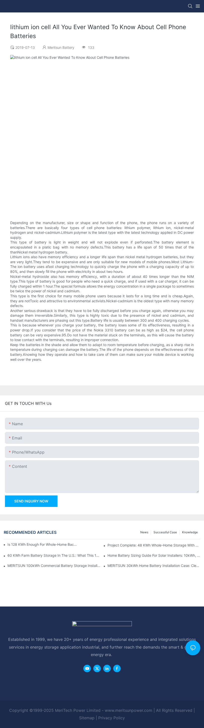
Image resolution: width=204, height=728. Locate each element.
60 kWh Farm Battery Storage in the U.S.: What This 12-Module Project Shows (53, 555)
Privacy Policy (111, 717)
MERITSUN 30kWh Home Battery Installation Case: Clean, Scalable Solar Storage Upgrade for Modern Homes (153, 565)
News (144, 532)
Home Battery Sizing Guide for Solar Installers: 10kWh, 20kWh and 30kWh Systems (153, 555)
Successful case (165, 532)
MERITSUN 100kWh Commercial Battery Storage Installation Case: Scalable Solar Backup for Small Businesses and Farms (53, 565)
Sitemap (87, 717)
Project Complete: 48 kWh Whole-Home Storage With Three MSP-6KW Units (153, 545)
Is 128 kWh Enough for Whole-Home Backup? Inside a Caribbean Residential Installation (42, 544)
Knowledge (190, 532)
